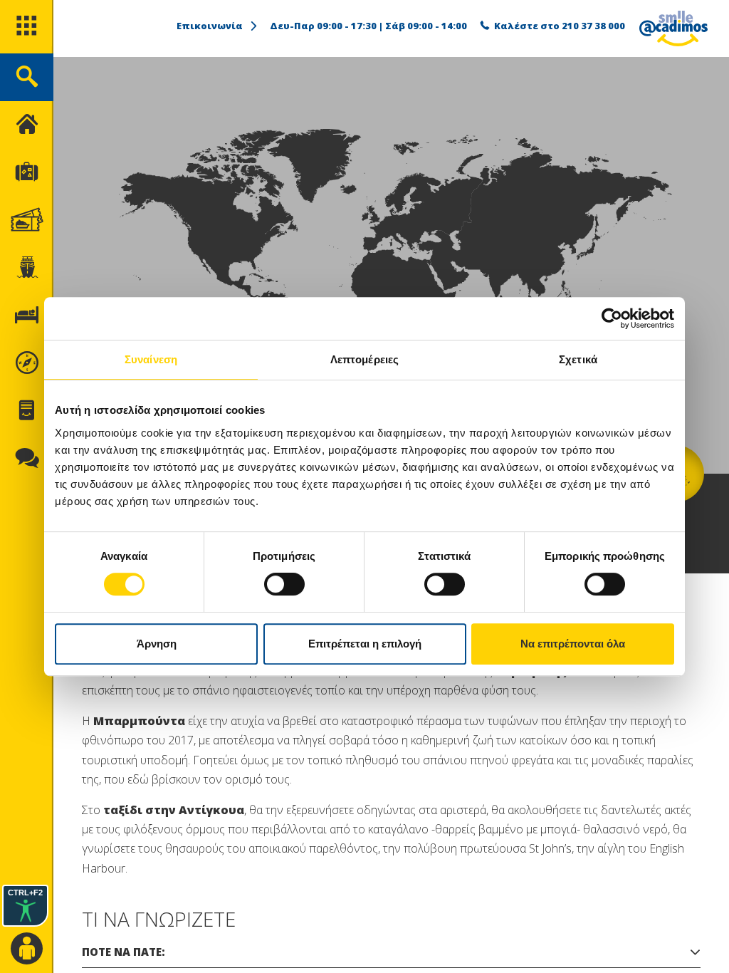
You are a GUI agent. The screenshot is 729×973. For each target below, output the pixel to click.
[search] (26, 77)
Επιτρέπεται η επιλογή (364, 644)
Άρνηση (157, 644)
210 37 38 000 (593, 25)
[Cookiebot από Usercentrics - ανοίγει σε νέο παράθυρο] (612, 318)
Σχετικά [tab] (578, 359)
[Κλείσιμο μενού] (26, 125)
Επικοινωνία (210, 25)
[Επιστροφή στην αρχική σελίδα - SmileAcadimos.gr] (673, 28)
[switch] (284, 584)
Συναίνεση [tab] (151, 359)
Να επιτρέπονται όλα (572, 644)
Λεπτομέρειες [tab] (364, 359)
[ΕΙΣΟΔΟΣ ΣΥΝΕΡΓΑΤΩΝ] (26, 949)
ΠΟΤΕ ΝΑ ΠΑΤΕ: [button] (123, 952)
